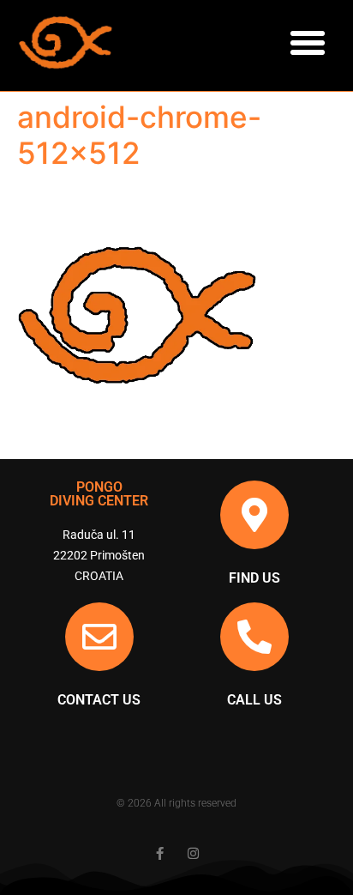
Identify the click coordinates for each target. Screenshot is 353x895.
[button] (307, 43)
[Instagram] (193, 853)
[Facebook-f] (159, 853)
